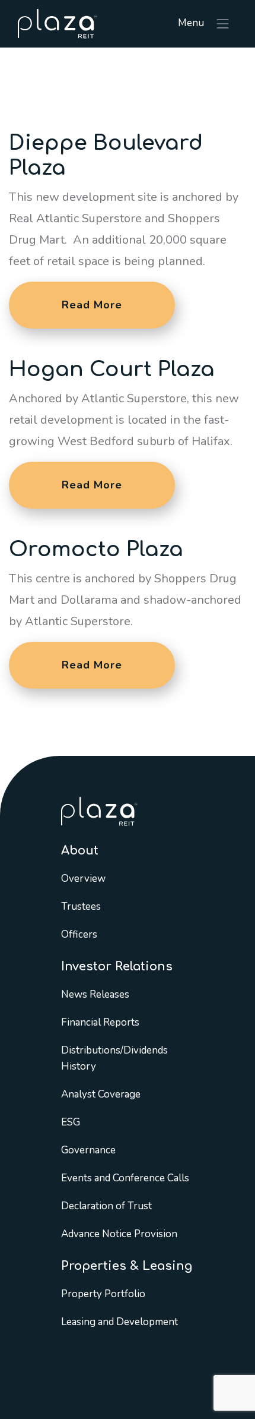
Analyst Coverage (101, 1094)
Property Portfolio (103, 1294)
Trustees (81, 906)
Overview (83, 878)
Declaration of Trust (106, 1206)
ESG (70, 1122)
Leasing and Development (119, 1322)
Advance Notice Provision (119, 1234)
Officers (79, 934)
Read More (92, 305)
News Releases (95, 994)
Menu (192, 23)
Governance (88, 1150)
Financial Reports (100, 1022)
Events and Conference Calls (125, 1178)
